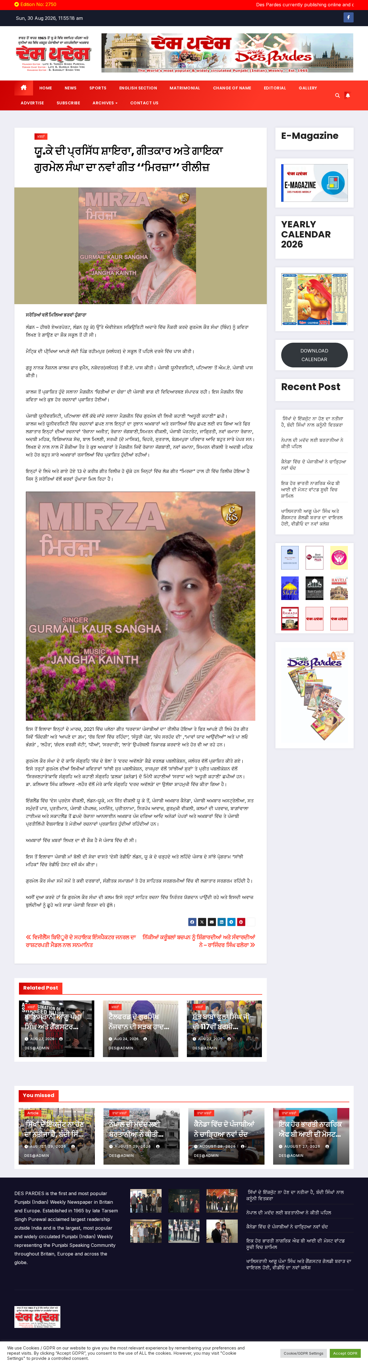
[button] (337, 95)
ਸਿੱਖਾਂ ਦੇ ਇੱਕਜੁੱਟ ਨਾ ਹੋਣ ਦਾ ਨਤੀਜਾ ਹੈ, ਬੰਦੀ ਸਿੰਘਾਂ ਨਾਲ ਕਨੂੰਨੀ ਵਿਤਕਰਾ (54, 1134)
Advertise (32, 103)
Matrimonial (185, 88)
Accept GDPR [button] (345, 1353)
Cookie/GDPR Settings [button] (303, 1353)
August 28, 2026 (218, 1146)
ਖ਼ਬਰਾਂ (41, 136)
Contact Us (144, 103)
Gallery (308, 88)
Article (33, 1113)
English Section (138, 88)
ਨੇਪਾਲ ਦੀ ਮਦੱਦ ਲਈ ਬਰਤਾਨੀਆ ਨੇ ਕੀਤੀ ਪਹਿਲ (134, 1134)
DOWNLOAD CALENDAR (314, 355)
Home (45, 88)
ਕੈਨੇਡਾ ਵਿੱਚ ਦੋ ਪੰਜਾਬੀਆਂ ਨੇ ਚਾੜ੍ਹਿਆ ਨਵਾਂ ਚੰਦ (287, 1227)
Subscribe (68, 103)
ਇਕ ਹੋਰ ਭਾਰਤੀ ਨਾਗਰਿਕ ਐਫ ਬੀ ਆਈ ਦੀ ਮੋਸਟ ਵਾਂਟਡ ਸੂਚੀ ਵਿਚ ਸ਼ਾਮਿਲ (310, 489)
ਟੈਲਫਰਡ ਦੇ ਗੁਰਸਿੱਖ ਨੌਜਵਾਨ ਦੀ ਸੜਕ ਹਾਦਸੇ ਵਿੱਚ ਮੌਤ (138, 1027)
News (71, 88)
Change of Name (232, 88)
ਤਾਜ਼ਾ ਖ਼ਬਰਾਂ (119, 1113)
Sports (98, 88)
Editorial (275, 88)
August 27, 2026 (302, 1146)
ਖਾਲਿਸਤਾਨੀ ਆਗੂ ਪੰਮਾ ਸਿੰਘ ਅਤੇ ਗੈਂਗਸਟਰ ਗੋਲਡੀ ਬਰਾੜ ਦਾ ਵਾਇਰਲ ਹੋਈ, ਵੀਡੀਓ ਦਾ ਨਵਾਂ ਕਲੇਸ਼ (312, 517)
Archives (104, 103)
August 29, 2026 (48, 1146)
